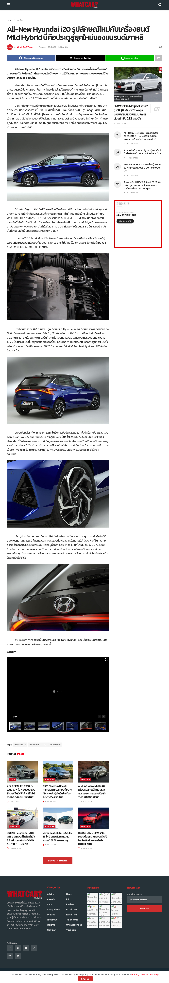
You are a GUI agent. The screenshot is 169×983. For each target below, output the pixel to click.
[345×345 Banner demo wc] (138, 223)
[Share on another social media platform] (158, 58)
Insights (51, 925)
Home (10, 19)
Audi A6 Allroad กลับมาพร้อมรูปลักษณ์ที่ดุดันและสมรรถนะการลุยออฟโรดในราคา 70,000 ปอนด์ (92, 791)
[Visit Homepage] (84, 5)
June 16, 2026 (86, 801)
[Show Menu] (8, 5)
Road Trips (71, 914)
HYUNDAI (34, 744)
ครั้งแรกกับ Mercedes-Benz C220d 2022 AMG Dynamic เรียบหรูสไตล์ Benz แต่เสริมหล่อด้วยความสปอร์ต (141, 136)
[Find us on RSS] (18, 956)
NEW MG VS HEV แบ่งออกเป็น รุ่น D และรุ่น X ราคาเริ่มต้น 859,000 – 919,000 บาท (142, 168)
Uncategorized (74, 925)
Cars (12, 779)
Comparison (53, 909)
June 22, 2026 (50, 801)
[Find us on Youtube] (26, 948)
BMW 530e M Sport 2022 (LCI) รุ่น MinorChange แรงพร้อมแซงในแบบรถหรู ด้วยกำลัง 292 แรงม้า (131, 112)
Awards (51, 899)
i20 (44, 744)
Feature (51, 914)
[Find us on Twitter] (18, 948)
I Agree (85, 978)
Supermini (55, 744)
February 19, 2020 (47, 47)
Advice (50, 894)
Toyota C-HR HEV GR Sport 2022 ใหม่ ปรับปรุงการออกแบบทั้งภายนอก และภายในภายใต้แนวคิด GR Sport (142, 185)
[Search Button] (160, 5)
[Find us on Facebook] (10, 948)
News (68, 894)
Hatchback (20, 744)
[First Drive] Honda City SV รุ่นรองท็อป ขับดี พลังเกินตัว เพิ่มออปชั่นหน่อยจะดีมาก (142, 152)
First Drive (52, 919)
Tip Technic (72, 919)
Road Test (71, 909)
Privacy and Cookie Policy (145, 974)
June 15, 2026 (86, 848)
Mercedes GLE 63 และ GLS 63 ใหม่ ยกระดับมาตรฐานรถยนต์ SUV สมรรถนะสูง (57, 836)
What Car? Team (25, 47)
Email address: (134, 894)
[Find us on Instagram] (34, 948)
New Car (19, 19)
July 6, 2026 (14, 801)
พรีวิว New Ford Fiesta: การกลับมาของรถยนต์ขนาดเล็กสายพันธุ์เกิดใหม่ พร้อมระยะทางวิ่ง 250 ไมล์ (57, 791)
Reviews (70, 904)
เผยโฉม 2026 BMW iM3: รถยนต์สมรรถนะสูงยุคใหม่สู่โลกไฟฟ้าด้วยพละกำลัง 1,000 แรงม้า (92, 838)
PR (67, 899)
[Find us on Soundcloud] (10, 956)
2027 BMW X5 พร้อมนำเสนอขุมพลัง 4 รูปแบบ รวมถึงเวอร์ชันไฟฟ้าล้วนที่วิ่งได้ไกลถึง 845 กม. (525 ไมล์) (21, 791)
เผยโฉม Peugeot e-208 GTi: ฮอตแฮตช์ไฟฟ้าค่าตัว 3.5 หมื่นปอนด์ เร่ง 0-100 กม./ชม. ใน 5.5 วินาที (21, 838)
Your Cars (71, 930)
